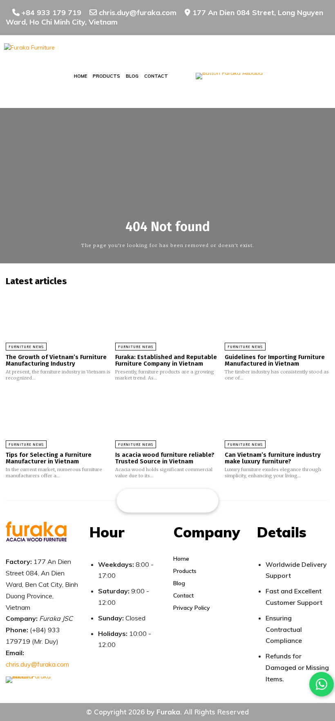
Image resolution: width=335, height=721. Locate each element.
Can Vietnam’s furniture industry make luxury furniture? (273, 458)
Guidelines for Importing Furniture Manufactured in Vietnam (275, 360)
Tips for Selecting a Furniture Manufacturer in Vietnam (49, 458)
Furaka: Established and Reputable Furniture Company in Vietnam (166, 360)
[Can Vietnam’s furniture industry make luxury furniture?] (277, 417)
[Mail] (168, 500)
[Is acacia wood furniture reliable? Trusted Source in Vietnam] (167, 417)
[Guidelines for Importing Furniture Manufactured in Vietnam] (277, 320)
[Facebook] (136, 500)
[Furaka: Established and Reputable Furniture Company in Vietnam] (167, 320)
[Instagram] (152, 500)
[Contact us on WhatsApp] (321, 684)
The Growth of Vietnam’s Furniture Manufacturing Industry (56, 360)
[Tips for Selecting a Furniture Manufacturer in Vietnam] (58, 417)
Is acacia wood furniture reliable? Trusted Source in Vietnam (164, 458)
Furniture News (26, 347)
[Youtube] (199, 500)
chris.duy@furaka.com (37, 664)
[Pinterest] (184, 500)
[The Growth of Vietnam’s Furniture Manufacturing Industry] (58, 320)
